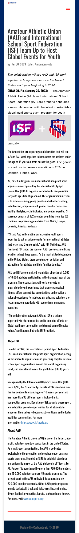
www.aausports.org (33, 498)
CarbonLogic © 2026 (46, 527)
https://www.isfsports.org (34, 422)
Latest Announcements (40, 64)
